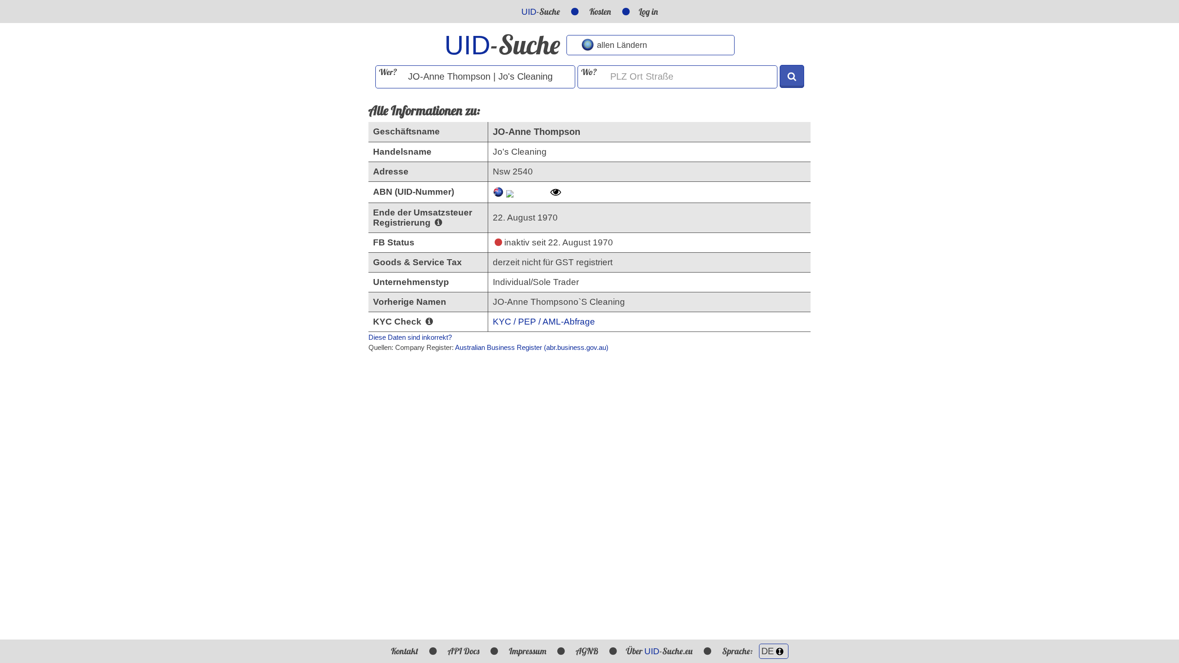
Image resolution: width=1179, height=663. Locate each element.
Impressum (527, 651)
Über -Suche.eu (659, 651)
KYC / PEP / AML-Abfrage (544, 321)
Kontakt (404, 651)
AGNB (587, 651)
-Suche (540, 11)
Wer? (388, 72)
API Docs (463, 651)
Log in (648, 11)
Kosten (600, 11)
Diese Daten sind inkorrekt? (410, 337)
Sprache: (738, 651)
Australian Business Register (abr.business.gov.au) (531, 347)
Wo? (589, 72)
